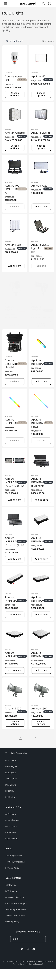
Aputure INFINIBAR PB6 (14, 421)
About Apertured (13, 856)
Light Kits (10, 797)
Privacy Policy (12, 868)
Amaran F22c (13, 244)
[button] (5, 4)
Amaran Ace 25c (15, 132)
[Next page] (35, 738)
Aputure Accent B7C (14, 78)
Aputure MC (38, 76)
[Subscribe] (43, 939)
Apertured (14, 961)
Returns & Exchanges (16, 904)
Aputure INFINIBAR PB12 (38, 423)
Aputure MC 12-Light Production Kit (41, 248)
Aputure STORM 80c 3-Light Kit (14, 364)
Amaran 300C (13, 708)
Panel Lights (11, 767)
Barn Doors (11, 826)
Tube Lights (11, 779)
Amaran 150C (39, 708)
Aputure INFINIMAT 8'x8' (41, 654)
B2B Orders (11, 891)
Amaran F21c (39, 185)
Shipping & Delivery (14, 897)
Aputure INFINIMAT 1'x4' (14, 599)
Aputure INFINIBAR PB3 (41, 362)
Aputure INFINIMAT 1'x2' (40, 539)
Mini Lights (10, 785)
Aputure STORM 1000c (13, 308)
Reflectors (10, 833)
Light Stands (11, 839)
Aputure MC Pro (41, 132)
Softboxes (10, 814)
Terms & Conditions (15, 862)
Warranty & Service (15, 910)
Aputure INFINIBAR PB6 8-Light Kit (41, 482)
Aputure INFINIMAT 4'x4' (14, 654)
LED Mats (9, 791)
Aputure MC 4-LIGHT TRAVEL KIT (14, 189)
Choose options (14, 94)
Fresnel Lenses (12, 820)
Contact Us (11, 885)
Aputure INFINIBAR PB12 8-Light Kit (14, 541)
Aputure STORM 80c (38, 308)
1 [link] (20, 738)
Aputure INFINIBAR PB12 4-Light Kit (14, 482)
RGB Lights (10, 773)
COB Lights (10, 760)
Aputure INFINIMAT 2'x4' (41, 599)
